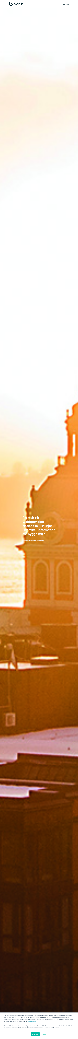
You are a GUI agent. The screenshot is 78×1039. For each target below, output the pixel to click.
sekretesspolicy (32, 1021)
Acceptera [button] (35, 1034)
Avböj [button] (44, 1034)
